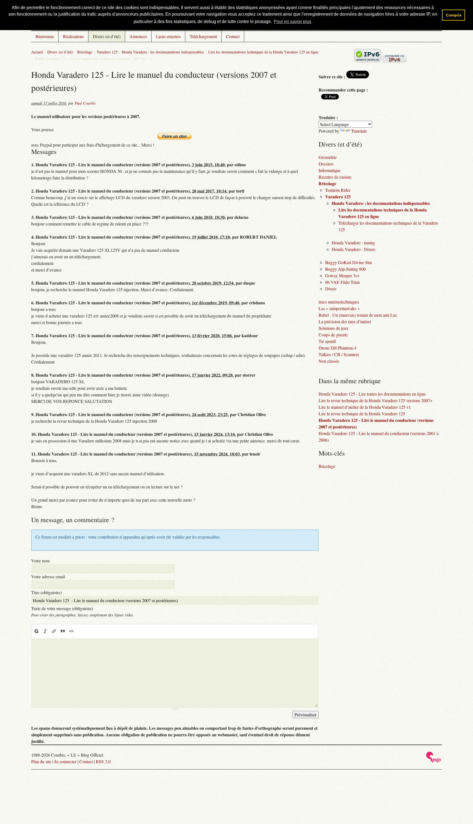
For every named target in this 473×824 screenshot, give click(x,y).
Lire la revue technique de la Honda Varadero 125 (362, 413)
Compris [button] (454, 15)
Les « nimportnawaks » (339, 308)
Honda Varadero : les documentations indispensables (163, 52)
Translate (359, 131)
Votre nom (40, 560)
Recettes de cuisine (335, 177)
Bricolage (84, 52)
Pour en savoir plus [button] (292, 21)
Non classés (329, 361)
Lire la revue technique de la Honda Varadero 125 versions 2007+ (375, 400)
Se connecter (65, 761)
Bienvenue (45, 36)
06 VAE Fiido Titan (342, 282)
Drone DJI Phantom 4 (337, 348)
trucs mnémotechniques (339, 302)
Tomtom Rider (337, 190)
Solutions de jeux (333, 328)
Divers (330, 288)
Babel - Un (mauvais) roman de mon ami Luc (358, 315)
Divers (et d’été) (106, 36)
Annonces (138, 36)
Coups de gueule (333, 334)
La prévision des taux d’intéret (345, 321)
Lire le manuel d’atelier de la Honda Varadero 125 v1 (365, 407)
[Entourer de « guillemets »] (71, 631)
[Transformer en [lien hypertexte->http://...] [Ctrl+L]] (54, 631)
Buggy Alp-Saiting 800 (345, 269)
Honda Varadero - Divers (353, 249)
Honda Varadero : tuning (353, 242)
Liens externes (168, 36)
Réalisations (73, 36)
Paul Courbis (85, 103)
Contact (233, 36)
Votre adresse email (48, 576)
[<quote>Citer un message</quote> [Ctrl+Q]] (62, 631)
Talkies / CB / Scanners (339, 354)
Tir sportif (327, 341)
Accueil (37, 52)
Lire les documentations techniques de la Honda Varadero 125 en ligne (263, 52)
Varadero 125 (107, 52)
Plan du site (41, 761)
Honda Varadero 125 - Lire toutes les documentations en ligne (372, 394)
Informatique (330, 170)
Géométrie (328, 157)
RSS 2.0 (103, 761)
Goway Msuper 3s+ (342, 275)
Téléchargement (203, 36)
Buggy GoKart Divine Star (348, 262)
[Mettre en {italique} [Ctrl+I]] (45, 631)
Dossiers (326, 164)
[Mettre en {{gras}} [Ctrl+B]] (36, 631)
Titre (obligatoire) (46, 592)
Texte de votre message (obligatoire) (62, 608)
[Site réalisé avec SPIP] (433, 761)
